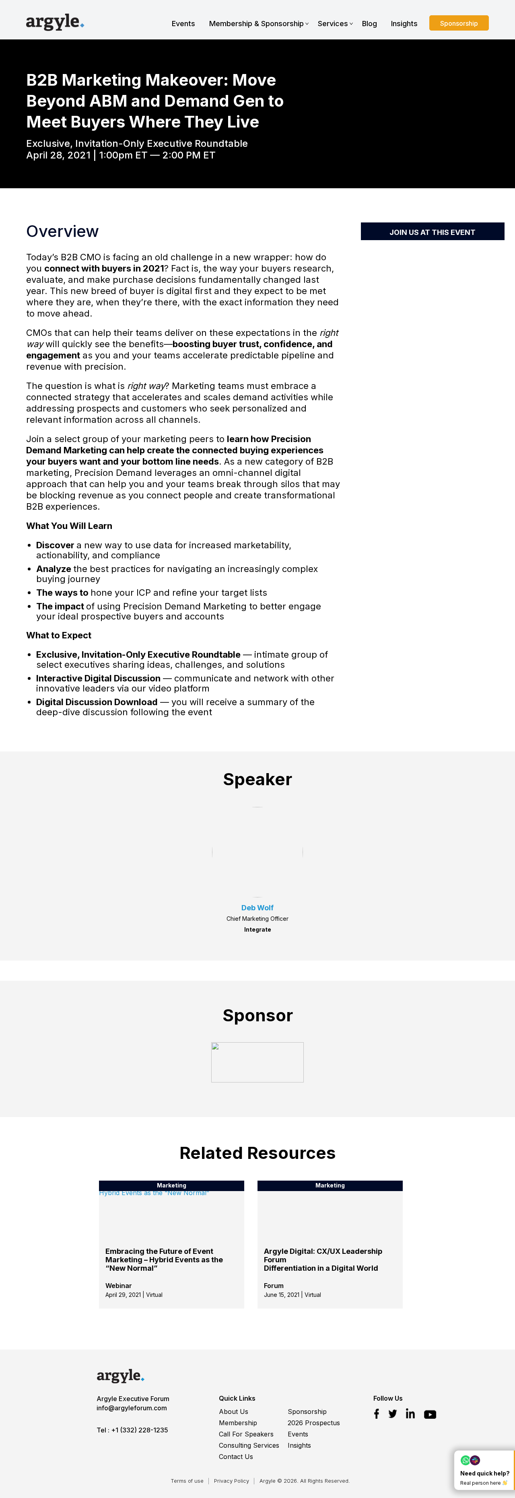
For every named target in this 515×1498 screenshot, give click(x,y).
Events (183, 23)
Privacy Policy (231, 1480)
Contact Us (236, 1457)
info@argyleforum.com (132, 1408)
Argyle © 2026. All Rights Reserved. (305, 1480)
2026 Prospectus (314, 1423)
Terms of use (187, 1480)
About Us (233, 1411)
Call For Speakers (246, 1434)
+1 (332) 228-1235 (139, 1430)
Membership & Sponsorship (256, 23)
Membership (238, 1423)
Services (333, 23)
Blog (369, 23)
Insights (404, 23)
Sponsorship (459, 23)
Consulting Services (249, 1445)
